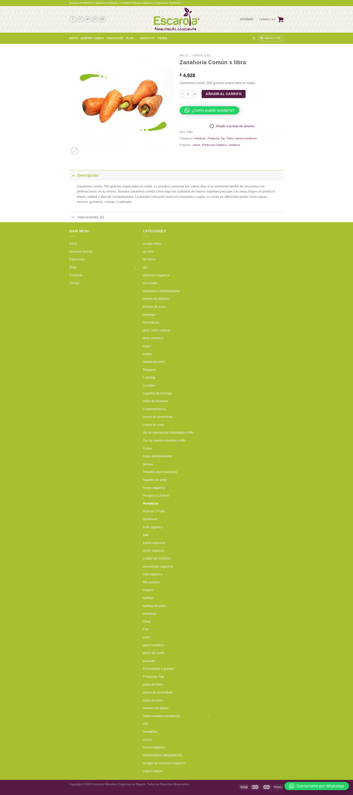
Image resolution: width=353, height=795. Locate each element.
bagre (147, 346)
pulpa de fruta (153, 684)
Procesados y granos (158, 668)
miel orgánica (152, 574)
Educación (115, 38)
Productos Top (216, 138)
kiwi (146, 535)
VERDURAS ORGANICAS (162, 755)
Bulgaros (149, 369)
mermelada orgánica (158, 566)
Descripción (87, 175)
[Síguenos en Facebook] (73, 19)
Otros (147, 621)
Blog (130, 38)
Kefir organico (153, 527)
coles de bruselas (155, 401)
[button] (209, 110)
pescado (149, 661)
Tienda (162, 38)
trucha (147, 739)
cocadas (149, 385)
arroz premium (153, 338)
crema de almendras (157, 417)
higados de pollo (155, 480)
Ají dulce (149, 259)
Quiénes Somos (92, 38)
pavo (146, 637)
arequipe (149, 314)
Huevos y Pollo (154, 511)
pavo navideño (153, 645)
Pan (146, 629)
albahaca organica (156, 275)
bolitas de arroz (154, 361)
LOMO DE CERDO (157, 558)
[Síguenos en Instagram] (80, 19)
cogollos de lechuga (157, 393)
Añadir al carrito (223, 94)
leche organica (153, 550)
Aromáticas (151, 322)
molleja (148, 598)
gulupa (148, 464)
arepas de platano (156, 298)
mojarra (148, 590)
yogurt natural (153, 771)
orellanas (149, 613)
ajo (145, 267)
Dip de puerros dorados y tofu (164, 440)
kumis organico (154, 543)
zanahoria (234, 144)
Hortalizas (201, 55)
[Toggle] (73, 175)
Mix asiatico (151, 582)
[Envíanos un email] (95, 19)
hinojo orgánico (154, 487)
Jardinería (150, 519)
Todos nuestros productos (241, 138)
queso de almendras (157, 692)
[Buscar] (253, 38)
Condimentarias (154, 409)
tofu (145, 723)
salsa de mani (153, 700)
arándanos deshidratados (161, 291)
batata (147, 354)
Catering (149, 377)
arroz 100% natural (156, 330)
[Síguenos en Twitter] (87, 19)
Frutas (147, 448)
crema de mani (153, 424)
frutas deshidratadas (157, 456)
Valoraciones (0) (90, 217)
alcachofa (150, 283)
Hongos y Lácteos (156, 495)
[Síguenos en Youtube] (102, 19)
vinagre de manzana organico (164, 763)
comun (196, 144)
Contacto (147, 38)
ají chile (148, 251)
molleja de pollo (154, 606)
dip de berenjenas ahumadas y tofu (168, 432)
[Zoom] (75, 151)
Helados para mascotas (160, 472)
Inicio (73, 38)
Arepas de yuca (154, 306)
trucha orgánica (154, 747)
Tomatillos (150, 731)
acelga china (152, 243)
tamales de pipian (156, 708)
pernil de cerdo (153, 653)
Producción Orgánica (214, 144)
